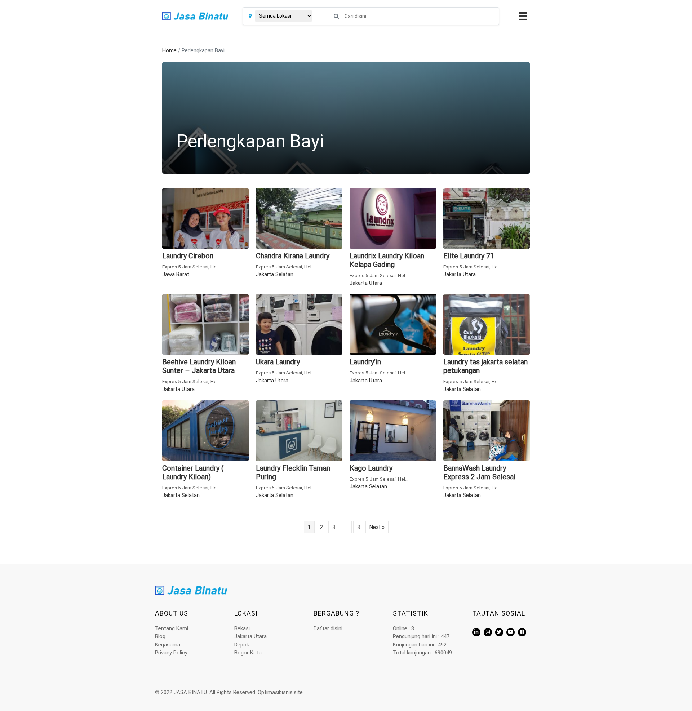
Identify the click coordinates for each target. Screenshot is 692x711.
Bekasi (242, 628)
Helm (216, 267)
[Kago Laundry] (393, 430)
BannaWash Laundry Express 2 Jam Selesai (479, 472)
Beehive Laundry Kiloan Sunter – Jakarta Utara (199, 366)
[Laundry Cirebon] (205, 217)
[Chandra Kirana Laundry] (299, 217)
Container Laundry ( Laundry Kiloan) (193, 472)
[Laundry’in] (393, 324)
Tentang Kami (171, 628)
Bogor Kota (248, 652)
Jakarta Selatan (274, 274)
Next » (377, 527)
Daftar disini (328, 628)
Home (169, 50)
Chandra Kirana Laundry (292, 256)
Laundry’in (365, 361)
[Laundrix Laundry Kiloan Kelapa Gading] (393, 217)
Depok (241, 644)
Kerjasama (167, 644)
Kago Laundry (371, 468)
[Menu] (522, 16)
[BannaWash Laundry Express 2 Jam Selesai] (486, 430)
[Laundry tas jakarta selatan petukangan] (486, 324)
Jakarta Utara (366, 283)
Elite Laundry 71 (468, 256)
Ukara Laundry (278, 361)
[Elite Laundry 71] (486, 217)
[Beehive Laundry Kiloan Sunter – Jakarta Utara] (205, 324)
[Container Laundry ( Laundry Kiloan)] (205, 430)
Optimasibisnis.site (280, 692)
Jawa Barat (175, 274)
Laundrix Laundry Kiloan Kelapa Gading (387, 260)
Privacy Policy (171, 652)
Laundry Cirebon (187, 256)
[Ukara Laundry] (299, 324)
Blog (160, 636)
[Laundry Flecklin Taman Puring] (299, 430)
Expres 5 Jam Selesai (185, 267)
